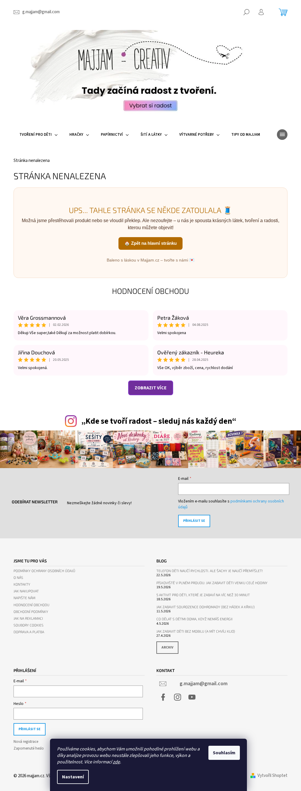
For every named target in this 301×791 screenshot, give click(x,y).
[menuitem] (38, 134)
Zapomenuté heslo (29, 748)
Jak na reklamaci (28, 618)
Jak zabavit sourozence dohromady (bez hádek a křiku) (205, 607)
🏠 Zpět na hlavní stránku (150, 243)
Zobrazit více (151, 388)
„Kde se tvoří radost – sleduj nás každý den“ (158, 421)
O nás (18, 577)
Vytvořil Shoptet (272, 775)
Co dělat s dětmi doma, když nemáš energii (194, 619)
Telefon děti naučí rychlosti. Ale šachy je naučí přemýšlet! (209, 571)
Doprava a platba (29, 632)
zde (116, 762)
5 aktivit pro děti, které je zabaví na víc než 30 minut (203, 595)
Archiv (167, 647)
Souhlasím (224, 753)
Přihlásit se (194, 520)
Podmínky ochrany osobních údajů (44, 571)
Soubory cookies (29, 625)
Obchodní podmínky (31, 612)
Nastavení (73, 777)
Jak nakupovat (26, 591)
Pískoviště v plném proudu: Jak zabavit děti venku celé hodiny (211, 583)
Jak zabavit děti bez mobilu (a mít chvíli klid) (195, 631)
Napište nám (24, 598)
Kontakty (22, 584)
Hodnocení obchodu (150, 290)
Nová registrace (26, 741)
